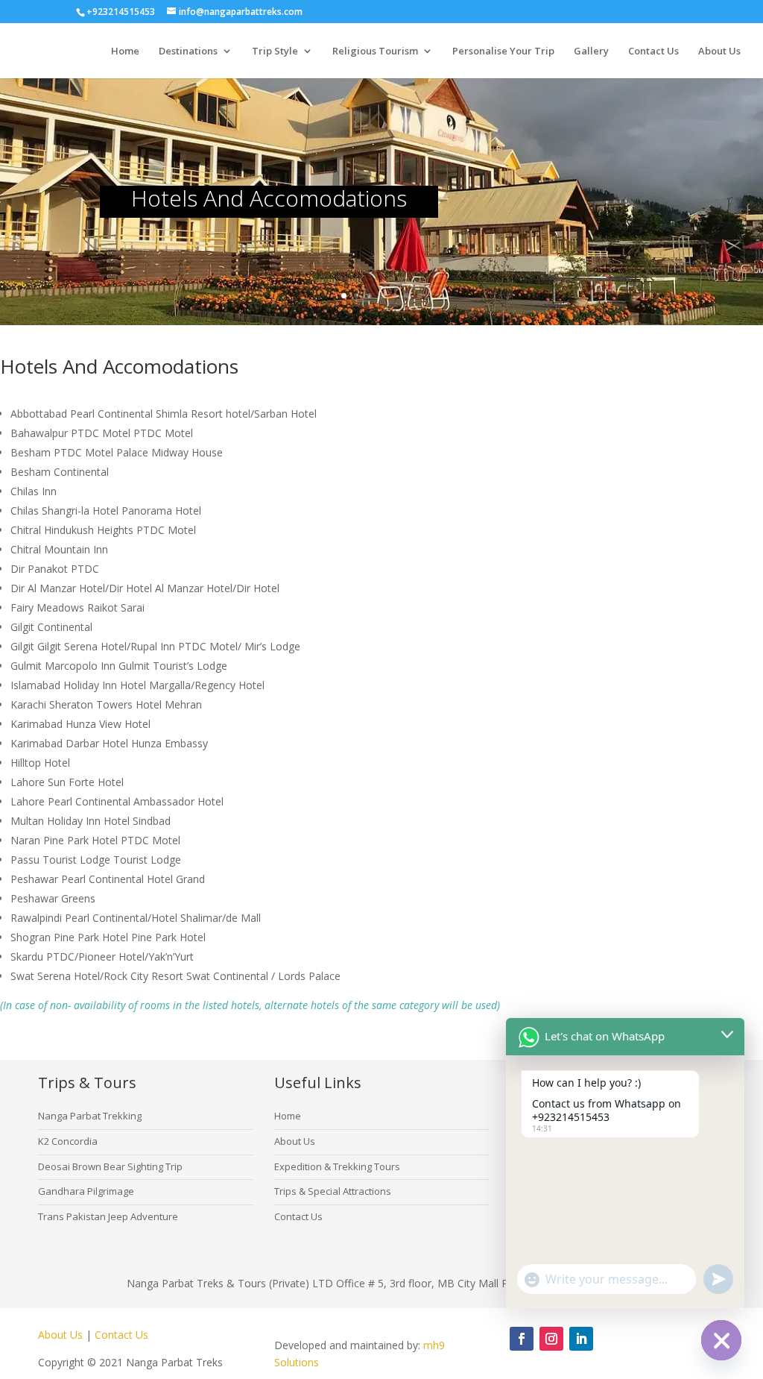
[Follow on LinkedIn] (581, 1339)
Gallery (591, 51)
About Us (719, 51)
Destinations (188, 51)
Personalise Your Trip (503, 51)
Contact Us (653, 51)
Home (125, 51)
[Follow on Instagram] (551, 1339)
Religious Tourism (375, 51)
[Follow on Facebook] (522, 1339)
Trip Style (275, 51)
